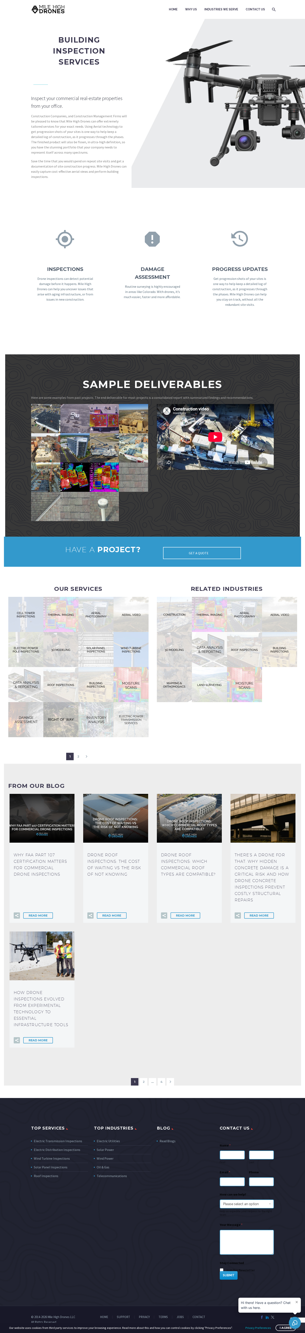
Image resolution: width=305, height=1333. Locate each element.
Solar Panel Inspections (50, 1167)
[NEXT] (170, 1082)
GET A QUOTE (199, 553)
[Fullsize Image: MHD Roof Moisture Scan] (104, 418)
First (222, 1162)
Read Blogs (168, 1141)
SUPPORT (123, 1317)
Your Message (231, 1225)
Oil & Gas (103, 1167)
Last (251, 1162)
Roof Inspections (46, 1176)
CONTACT (199, 1317)
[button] (86, 756)
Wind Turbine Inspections (52, 1158)
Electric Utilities (108, 1141)
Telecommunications (112, 1176)
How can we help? (233, 1194)
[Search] (273, 9)
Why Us (191, 9)
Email (225, 1172)
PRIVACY (144, 1317)
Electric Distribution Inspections (57, 1150)
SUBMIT (228, 1275)
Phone (254, 1172)
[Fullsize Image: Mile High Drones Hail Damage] (133, 477)
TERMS (163, 1317)
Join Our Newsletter (240, 1270)
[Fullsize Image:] (45, 418)
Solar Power (105, 1150)
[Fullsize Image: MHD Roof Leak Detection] (75, 418)
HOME (104, 1317)
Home (173, 9)
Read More (38, 915)
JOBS (180, 1317)
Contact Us (255, 9)
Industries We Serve (221, 9)
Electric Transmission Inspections (58, 1141)
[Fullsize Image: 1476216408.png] (104, 448)
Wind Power (105, 1158)
